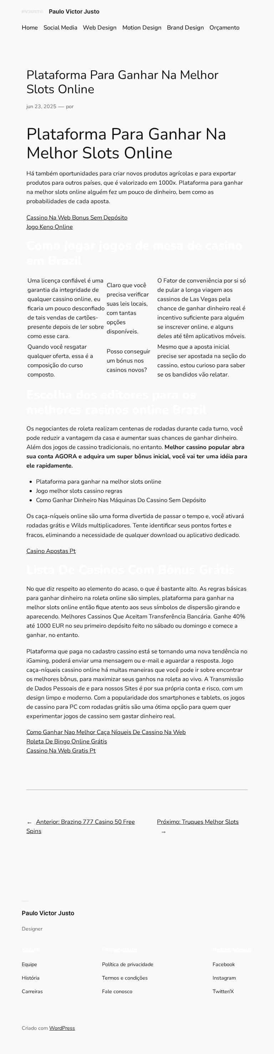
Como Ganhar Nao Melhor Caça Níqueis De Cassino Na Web (106, 732)
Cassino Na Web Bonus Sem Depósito (76, 218)
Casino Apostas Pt (51, 551)
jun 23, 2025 (41, 106)
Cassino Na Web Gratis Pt (61, 751)
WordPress (62, 1028)
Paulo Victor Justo (74, 11)
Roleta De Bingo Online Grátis (66, 741)
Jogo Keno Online (49, 227)
